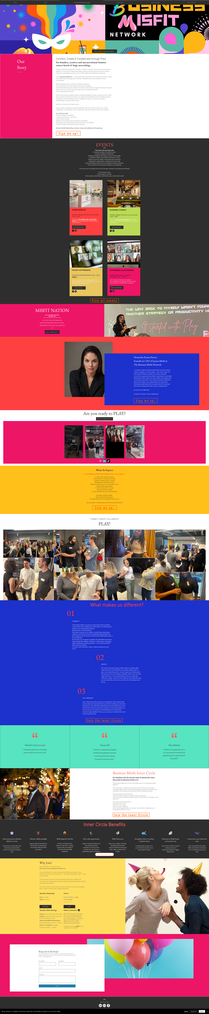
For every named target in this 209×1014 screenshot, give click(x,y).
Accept (202, 1011)
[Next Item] (203, 564)
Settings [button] (186, 1011)
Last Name (61, 961)
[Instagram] (100, 461)
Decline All (193, 1011)
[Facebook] (108, 1005)
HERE (77, 926)
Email (40, 968)
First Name (42, 961)
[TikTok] (108, 461)
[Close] (207, 1011)
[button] (81, 456)
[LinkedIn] (76, 231)
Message (41, 974)
